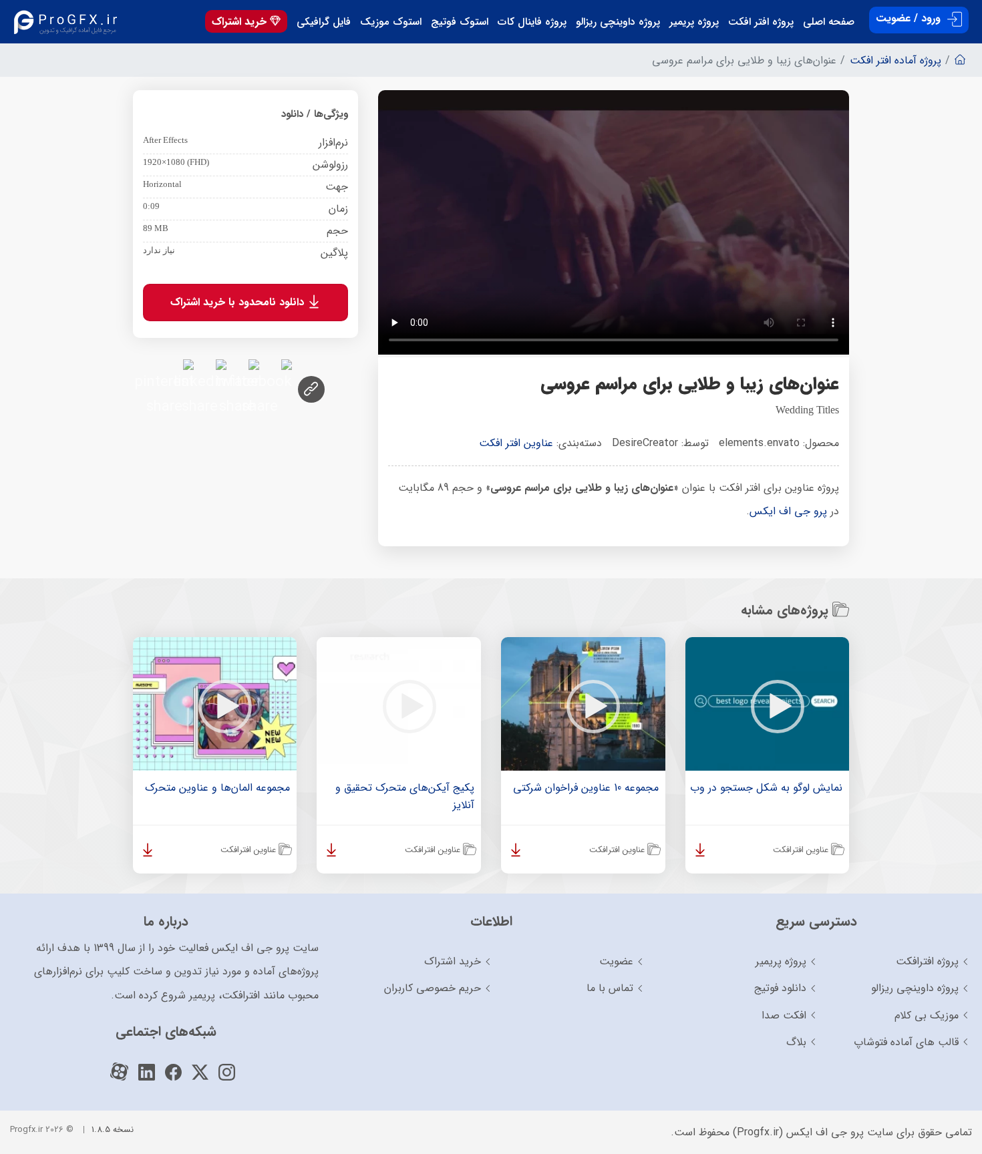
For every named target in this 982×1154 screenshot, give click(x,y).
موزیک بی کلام (926, 1015)
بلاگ (796, 1042)
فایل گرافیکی (324, 22)
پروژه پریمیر (694, 22)
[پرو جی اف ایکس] (68, 21)
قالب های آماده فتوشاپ (906, 1042)
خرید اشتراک (241, 21)
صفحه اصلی (828, 22)
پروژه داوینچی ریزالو (618, 22)
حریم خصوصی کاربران (432, 988)
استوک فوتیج (459, 22)
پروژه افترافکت (927, 961)
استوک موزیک (391, 22)
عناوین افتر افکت (516, 443)
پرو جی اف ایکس (788, 511)
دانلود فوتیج (780, 988)
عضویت (616, 961)
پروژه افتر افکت (761, 22)
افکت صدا (784, 1015)
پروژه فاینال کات (532, 22)
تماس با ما (610, 988)
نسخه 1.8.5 (113, 1130)
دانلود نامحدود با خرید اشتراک (238, 302)
